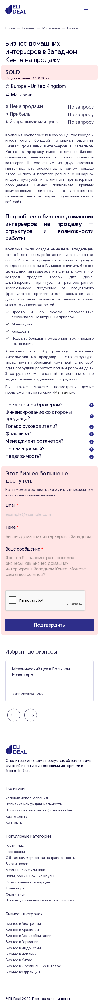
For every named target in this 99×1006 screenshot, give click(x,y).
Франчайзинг (17, 894)
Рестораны (15, 851)
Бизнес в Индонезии (23, 948)
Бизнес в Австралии (23, 923)
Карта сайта (16, 816)
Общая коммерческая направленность (41, 857)
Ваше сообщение (24, 549)
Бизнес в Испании (21, 954)
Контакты (14, 822)
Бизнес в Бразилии (22, 929)
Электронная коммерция (28, 882)
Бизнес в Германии (22, 942)
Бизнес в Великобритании (28, 936)
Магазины (51, 28)
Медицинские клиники (25, 870)
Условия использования (27, 798)
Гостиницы (15, 845)
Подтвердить (49, 625)
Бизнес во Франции (23, 972)
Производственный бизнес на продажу (40, 900)
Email (12, 505)
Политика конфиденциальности (34, 804)
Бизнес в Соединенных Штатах (33, 966)
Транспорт (15, 888)
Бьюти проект (18, 864)
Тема (12, 527)
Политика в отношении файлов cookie (39, 810)
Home (10, 28)
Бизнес (28, 28)
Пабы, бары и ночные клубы (30, 876)
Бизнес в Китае (19, 960)
